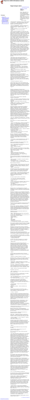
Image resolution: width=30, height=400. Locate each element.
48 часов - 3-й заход (23, 8)
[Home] (1, 2)
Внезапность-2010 (4, 21)
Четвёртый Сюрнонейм (5, 22)
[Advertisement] (5, 9)
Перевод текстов (24, 397)
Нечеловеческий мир (5, 23)
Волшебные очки (27, 397)
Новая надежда (4, 20)
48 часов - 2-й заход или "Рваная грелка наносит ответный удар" (5, 18)
